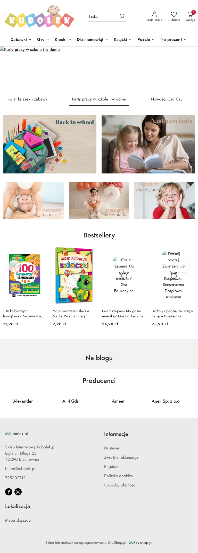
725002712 (15, 478)
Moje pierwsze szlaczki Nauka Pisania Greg (23, 313)
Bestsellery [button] (99, 235)
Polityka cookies (118, 476)
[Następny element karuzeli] (191, 401)
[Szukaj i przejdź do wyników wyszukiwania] (122, 17)
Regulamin (113, 466)
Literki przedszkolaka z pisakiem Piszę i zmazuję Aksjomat (174, 313)
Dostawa (111, 448)
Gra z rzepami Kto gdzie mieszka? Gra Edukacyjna (75, 313)
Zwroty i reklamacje (121, 457)
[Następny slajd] (186, 69)
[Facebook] (8, 491)
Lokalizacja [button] (17, 506)
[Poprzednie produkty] (14, 266)
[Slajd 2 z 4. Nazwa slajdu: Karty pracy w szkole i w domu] (99, 70)
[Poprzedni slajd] (11, 69)
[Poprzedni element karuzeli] (6, 401)
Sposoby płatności (120, 485)
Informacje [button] (116, 434)
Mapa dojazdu (18, 520)
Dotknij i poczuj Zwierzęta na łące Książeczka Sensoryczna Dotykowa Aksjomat (125, 313)
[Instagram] (18, 491)
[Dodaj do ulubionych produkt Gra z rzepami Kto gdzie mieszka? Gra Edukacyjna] (92, 253)
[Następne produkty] (183, 266)
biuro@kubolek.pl (20, 469)
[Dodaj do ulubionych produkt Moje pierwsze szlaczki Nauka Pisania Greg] (43, 253)
